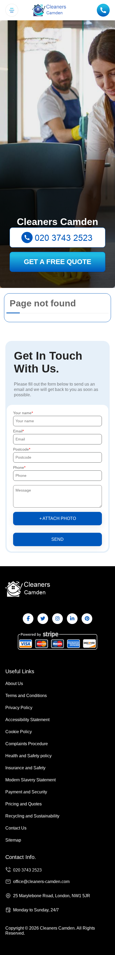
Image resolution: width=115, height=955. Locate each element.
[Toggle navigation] (11, 10)
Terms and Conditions (26, 695)
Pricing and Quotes (23, 804)
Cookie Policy (18, 731)
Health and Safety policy (28, 756)
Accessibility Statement (27, 719)
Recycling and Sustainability (32, 816)
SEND (57, 539)
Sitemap (13, 840)
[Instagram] (57, 618)
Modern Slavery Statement (30, 780)
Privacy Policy (18, 707)
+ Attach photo (57, 518)
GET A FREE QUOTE (57, 262)
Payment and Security (26, 792)
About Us (14, 683)
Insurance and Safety (25, 768)
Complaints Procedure (26, 743)
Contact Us (15, 828)
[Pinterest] (87, 618)
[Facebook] (28, 618)
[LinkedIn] (72, 618)
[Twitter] (42, 618)
